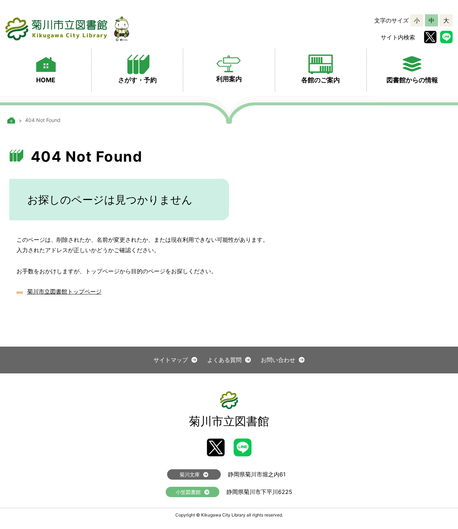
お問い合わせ (278, 359)
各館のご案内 (320, 80)
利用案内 (229, 79)
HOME (45, 80)
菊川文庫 (190, 474)
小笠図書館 (188, 492)
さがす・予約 (137, 80)
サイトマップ (171, 359)
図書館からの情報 (412, 80)
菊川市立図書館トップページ (64, 291)
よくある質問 (224, 359)
